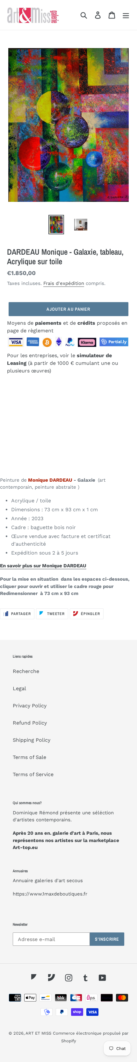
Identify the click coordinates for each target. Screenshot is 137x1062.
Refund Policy (30, 723)
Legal (19, 688)
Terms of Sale (29, 757)
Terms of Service (33, 774)
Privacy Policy (30, 706)
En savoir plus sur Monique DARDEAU (43, 566)
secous (75, 880)
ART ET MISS (38, 1033)
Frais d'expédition (63, 283)
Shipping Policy (31, 740)
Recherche (26, 671)
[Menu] (126, 15)
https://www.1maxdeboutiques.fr (50, 894)
